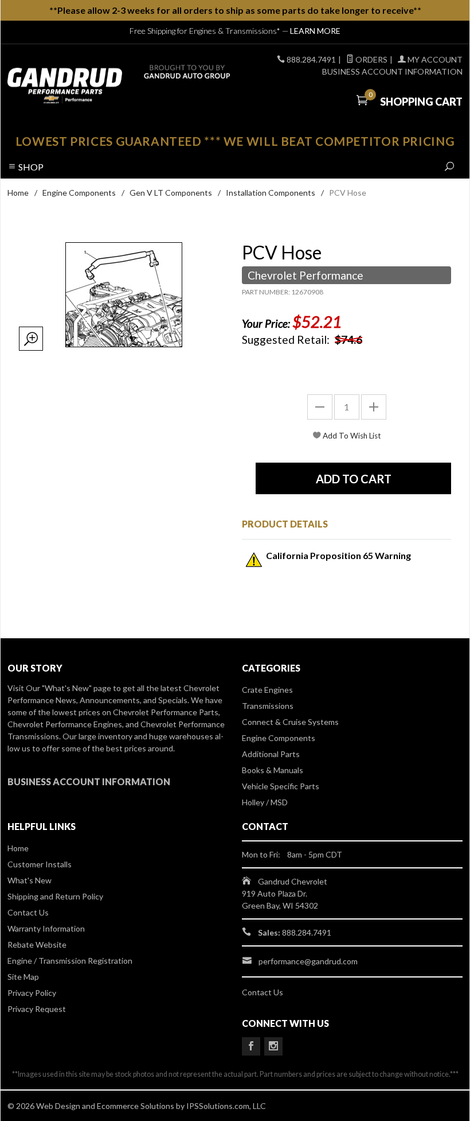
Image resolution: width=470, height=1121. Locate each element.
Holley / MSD (265, 802)
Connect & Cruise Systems (290, 722)
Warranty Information (46, 928)
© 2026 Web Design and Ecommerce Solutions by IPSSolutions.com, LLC (136, 1106)
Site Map (23, 977)
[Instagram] (273, 1046)
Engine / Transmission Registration (69, 960)
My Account (434, 59)
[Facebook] (251, 1046)
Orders (370, 59)
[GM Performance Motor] (94, 85)
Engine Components (79, 192)
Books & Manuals (272, 770)
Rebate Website (36, 944)
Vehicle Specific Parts (280, 786)
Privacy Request (36, 1009)
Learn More (315, 31)
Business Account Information (392, 71)
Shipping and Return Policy (55, 896)
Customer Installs (39, 864)
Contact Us (28, 912)
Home (18, 192)
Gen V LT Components (171, 192)
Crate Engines (267, 690)
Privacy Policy (31, 993)
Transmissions (267, 706)
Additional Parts (271, 754)
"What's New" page (76, 688)
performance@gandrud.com (308, 961)
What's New (29, 880)
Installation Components (270, 192)
